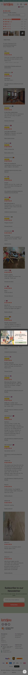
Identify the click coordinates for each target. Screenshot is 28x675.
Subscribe (20, 342)
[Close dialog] (26, 331)
